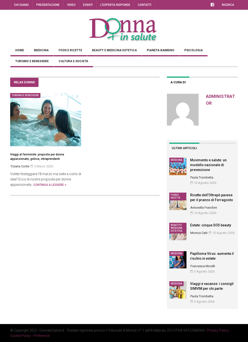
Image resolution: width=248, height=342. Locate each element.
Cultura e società (73, 61)
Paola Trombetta (201, 177)
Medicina (41, 50)
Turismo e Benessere (32, 61)
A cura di (178, 82)
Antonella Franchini (203, 207)
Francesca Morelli (202, 266)
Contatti (144, 5)
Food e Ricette (70, 50)
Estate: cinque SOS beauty (210, 225)
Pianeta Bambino (160, 50)
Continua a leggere (49, 185)
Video (71, 5)
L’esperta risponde (115, 5)
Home (19, 50)
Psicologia (193, 50)
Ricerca (228, 5)
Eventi (88, 5)
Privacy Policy (218, 330)
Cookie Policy (20, 336)
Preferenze (41, 336)
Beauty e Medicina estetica (114, 50)
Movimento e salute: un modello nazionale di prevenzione (208, 165)
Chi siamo (21, 5)
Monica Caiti (199, 233)
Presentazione (48, 5)
